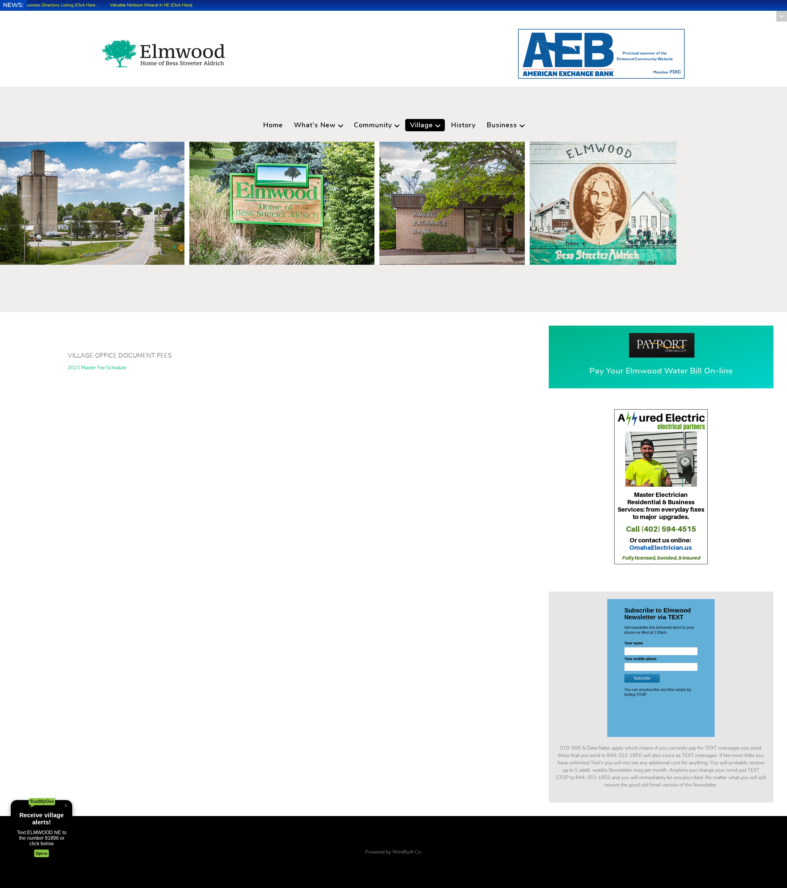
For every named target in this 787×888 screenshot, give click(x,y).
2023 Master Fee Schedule (97, 367)
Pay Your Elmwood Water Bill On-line (661, 371)
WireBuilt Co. (407, 852)
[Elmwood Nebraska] (163, 51)
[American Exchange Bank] (601, 52)
